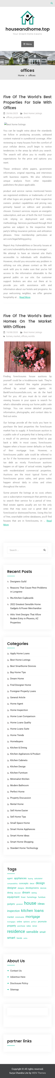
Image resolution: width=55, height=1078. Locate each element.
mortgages (11, 922)
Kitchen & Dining (18, 747)
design (40, 883)
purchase (21, 926)
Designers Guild (18, 581)
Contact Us (16, 970)
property (11, 925)
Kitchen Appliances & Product (25, 754)
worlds (27, 117)
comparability (12, 884)
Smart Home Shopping (21, 841)
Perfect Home (17, 791)
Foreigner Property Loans (23, 691)
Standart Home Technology (24, 848)
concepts (23, 883)
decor (32, 883)
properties (18, 117)
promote (42, 921)
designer (11, 887)
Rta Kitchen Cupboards (21, 598)
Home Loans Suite (19, 728)
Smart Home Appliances (22, 829)
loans (39, 910)
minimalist (19, 917)
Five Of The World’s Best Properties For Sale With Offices (27, 102)
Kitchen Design (18, 766)
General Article (17, 697)
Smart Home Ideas (19, 835)
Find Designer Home (20, 685)
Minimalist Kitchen (19, 779)
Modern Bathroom (19, 785)
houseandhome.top (28, 29)
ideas (41, 903)
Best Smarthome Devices (23, 666)
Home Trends (17, 735)
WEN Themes (39, 1073)
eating (34, 893)
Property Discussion (20, 798)
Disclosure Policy (19, 983)
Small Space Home (20, 823)
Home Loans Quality (20, 722)
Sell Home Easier (19, 810)
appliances (20, 878)
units (25, 938)
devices (43, 888)
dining (10, 892)
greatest (19, 904)
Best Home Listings (33, 113)
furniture (41, 897)
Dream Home (17, 678)
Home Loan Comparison (22, 716)
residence (16, 931)
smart (11, 938)
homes (9, 336)
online (19, 922)
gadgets (11, 904)
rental (34, 926)
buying (30, 879)
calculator (38, 878)
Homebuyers (16, 741)
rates (28, 926)
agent (10, 878)
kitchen (27, 911)
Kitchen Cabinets (19, 760)
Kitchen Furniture (19, 772)
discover (17, 893)
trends (19, 938)
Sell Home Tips (18, 816)
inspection (13, 910)
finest (23, 897)
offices (9, 117)
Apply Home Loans (20, 653)
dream (26, 892)
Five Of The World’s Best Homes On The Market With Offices (27, 321)
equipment (13, 896)
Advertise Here (17, 977)
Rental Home (17, 804)
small (43, 932)
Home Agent (16, 703)
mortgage (33, 917)
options (26, 922)
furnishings (32, 897)
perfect (34, 922)
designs (21, 888)
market (16, 336)
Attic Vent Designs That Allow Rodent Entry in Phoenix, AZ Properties (25, 618)
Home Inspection (19, 710)
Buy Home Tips (18, 672)
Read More (24, 297)
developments (32, 888)
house (30, 903)
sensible (32, 932)
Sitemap (14, 989)
